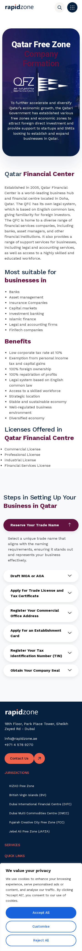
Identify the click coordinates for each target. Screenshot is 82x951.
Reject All (41, 940)
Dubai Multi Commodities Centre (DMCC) (39, 813)
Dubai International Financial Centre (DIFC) (40, 804)
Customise (41, 926)
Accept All (41, 913)
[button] (72, 7)
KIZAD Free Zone (21, 786)
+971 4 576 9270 (19, 744)
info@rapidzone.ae (21, 738)
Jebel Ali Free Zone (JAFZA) (29, 831)
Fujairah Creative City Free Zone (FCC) (36, 822)
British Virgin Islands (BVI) (27, 795)
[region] (41, 907)
